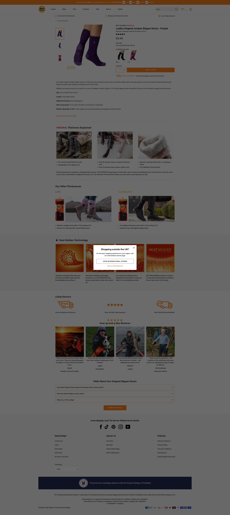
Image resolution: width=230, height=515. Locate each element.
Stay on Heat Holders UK (115, 266)
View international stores (115, 261)
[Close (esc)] (134, 248)
